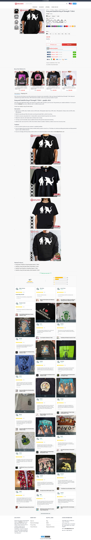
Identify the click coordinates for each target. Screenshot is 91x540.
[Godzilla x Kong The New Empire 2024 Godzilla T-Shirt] (37, 78)
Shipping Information (50, 526)
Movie (56, 9)
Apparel (48, 7)
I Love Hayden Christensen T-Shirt (46, 337)
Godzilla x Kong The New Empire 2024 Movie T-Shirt (53, 88)
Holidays (41, 7)
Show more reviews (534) (45, 513)
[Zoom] (21, 33)
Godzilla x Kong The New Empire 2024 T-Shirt (69, 88)
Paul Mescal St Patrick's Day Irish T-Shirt (68, 337)
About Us (32, 521)
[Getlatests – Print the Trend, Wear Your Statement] (19, 3)
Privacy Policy (33, 524)
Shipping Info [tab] (24, 93)
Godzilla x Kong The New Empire (53, 64)
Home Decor (54, 7)
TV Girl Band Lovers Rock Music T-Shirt (68, 488)
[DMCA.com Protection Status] (45, 536)
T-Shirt (58, 62)
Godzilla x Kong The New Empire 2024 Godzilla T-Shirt (37, 88)
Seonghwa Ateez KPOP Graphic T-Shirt (47, 490)
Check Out (69, 44)
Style (47, 18)
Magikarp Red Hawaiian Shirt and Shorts (26, 507)
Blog (47, 521)
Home (47, 9)
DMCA (47, 523)
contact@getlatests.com (59, 131)
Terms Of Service (33, 526)
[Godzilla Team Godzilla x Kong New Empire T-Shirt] (21, 78)
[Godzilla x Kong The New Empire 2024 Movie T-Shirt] (53, 78)
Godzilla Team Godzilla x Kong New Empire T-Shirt (21, 88)
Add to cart (54, 44)
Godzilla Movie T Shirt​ (63, 9)
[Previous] (21, 21)
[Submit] (67, 4)
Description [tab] (17, 93)
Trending (34, 7)
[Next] (43, 21)
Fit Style (48, 13)
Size (47, 31)
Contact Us (48, 524)
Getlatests (20, 104)
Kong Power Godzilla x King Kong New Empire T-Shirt (27, 264)
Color (47, 24)
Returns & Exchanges (34, 523)
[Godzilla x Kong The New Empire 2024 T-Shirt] (69, 78)
